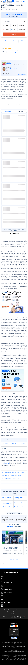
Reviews (18, 611)
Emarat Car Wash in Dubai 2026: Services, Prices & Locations (11, 548)
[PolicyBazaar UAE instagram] (20, 617)
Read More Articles (14, 559)
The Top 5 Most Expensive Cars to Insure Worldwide (13, 481)
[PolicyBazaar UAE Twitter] (12, 617)
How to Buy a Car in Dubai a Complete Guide (11, 475)
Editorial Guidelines (14, 613)
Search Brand (7, 21)
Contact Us (10, 609)
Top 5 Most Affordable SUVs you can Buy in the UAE (13, 472)
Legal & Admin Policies (8, 611)
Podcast (22, 611)
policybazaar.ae (10, 656)
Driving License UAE (6, 506)
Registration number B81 (19, 651)
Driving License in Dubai (19, 506)
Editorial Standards (22, 74)
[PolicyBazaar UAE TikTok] (23, 616)
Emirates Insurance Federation (9, 651)
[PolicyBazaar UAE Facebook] (9, 617)
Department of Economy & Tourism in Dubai (10, 646)
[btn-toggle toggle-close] (1, 1)
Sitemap (14, 611)
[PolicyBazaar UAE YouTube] (18, 617)
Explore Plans (14, 34)
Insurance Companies (20, 609)
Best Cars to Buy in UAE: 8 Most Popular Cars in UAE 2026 (20, 521)
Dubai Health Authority (6, 648)
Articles (14, 609)
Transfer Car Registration (19, 502)
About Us (5, 609)
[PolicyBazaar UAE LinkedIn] (15, 617)
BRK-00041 (15, 650)
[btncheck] (14, 131)
